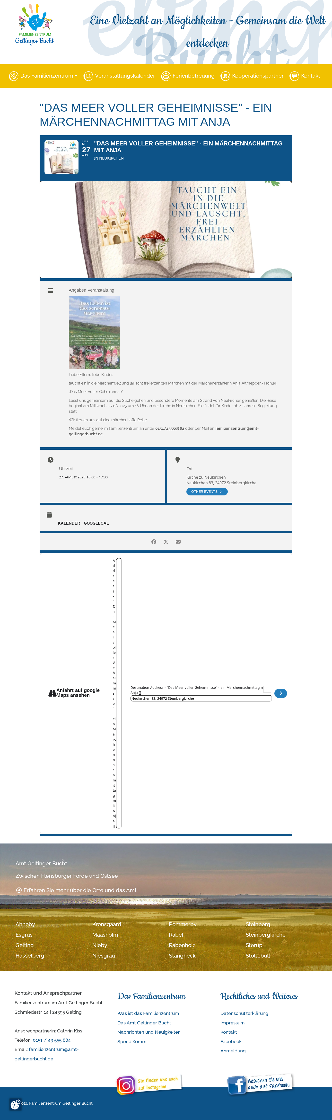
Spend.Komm (132, 1041)
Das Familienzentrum (46, 76)
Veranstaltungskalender (125, 76)
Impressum (232, 1022)
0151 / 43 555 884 (52, 1040)
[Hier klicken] (280, 693)
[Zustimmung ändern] (15, 1104)
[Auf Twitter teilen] (166, 542)
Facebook (231, 1041)
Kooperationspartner (258, 76)
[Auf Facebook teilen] (154, 542)
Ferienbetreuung (194, 76)
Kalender (69, 523)
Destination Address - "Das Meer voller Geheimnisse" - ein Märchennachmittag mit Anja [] (198, 690)
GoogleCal (96, 523)
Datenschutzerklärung (244, 1013)
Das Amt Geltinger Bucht (144, 1022)
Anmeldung (233, 1050)
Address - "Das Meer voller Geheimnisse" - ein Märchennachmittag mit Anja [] (114, 693)
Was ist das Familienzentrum (148, 1013)
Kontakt (310, 76)
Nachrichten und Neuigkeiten (149, 1032)
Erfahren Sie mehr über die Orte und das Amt (79, 890)
